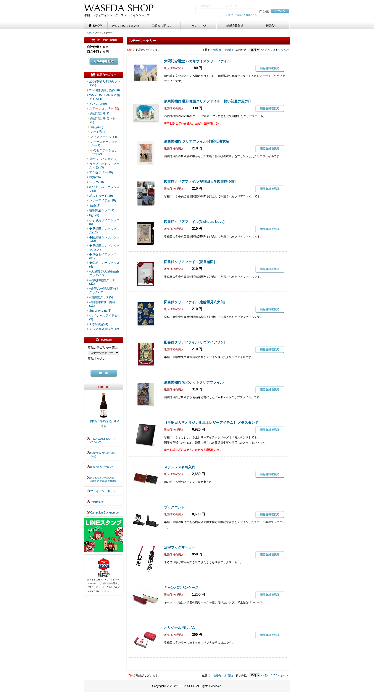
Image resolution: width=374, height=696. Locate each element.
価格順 (217, 49)
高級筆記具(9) (99, 113)
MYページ (199, 26)
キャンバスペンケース (181, 587)
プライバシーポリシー (104, 491)
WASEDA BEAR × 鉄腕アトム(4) (104, 96)
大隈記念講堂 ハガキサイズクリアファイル (197, 61)
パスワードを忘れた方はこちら (241, 15)
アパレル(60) (98, 103)
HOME (89, 33)
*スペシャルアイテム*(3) (104, 317)
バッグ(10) (96, 182)
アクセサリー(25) (101, 172)
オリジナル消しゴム (179, 627)
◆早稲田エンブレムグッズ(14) (104, 247)
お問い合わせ (271, 26)
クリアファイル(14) (103, 136)
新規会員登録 (235, 26)
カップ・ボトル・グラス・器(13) (104, 165)
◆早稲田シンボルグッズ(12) (104, 230)
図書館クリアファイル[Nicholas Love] (194, 222)
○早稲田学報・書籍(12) (102, 304)
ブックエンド (174, 507)
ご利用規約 (97, 502)
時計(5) (94, 215)
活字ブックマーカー (179, 547)
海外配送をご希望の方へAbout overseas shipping (103, 479)
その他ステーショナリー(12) (104, 152)
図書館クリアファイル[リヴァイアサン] (194, 342)
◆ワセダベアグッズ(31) (102, 256)
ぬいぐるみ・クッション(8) (104, 188)
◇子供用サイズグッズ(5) (104, 222)
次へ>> (285, 49)
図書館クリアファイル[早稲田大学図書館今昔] (199, 181)
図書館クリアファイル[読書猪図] (189, 262)
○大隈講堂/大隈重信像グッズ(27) (104, 273)
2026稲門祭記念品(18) (104, 90)
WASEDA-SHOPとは (126, 26)
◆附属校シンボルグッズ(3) (104, 239)
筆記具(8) (96, 127)
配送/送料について (102, 467)
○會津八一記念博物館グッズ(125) (103, 290)
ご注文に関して (162, 26)
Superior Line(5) (100, 310)
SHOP (96, 26)
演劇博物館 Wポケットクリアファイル (194, 382)
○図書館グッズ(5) (101, 297)
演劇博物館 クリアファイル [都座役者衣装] (197, 141)
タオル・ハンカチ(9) (103, 158)
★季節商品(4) (98, 324)
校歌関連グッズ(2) (101, 210)
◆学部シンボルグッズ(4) (104, 264)
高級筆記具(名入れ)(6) (103, 120)
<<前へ (265, 49)
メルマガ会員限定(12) (104, 329)
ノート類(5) (98, 131)
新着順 (228, 49)
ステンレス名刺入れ (179, 467)
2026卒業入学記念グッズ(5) (104, 83)
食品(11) (94, 205)
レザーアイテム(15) (102, 200)
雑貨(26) (95, 177)
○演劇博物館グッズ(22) (102, 281)
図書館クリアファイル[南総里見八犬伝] (194, 302)
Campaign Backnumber (104, 512)
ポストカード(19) (101, 195)
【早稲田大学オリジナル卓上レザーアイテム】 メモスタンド (211, 422)
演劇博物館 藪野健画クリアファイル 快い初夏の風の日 (207, 101)
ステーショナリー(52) (104, 108)
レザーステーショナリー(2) (104, 143)
